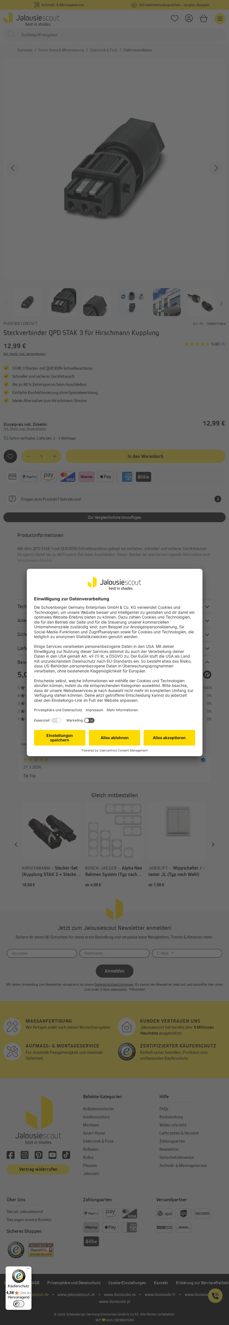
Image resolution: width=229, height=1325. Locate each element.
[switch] (18, 1303)
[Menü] (28, 1269)
